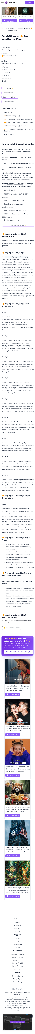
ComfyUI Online (15, 184)
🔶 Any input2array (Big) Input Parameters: (18, 119)
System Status (17, 944)
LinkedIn (17, 922)
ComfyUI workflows (14, 1003)
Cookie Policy (17, 982)
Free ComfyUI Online (17, 954)
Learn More (17, 969)
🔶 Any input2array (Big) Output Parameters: (18, 122)
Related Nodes (9, 134)
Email (17, 941)
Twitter (17, 931)
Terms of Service (17, 976)
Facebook (17, 925)
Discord (17, 938)
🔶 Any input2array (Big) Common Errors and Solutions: (18, 130)
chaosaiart (5, 63)
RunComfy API (17, 960)
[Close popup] (31, 1016)
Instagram (17, 928)
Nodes (12, 28)
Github (9, 88)
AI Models (14, 1007)
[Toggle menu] (2, 3)
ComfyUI (4, 28)
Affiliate (17, 947)
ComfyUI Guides (17, 957)
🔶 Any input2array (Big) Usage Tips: (15, 126)
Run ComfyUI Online (17, 225)
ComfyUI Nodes (17, 966)
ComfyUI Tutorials (17, 963)
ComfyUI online (23, 1000)
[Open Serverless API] (17, 1023)
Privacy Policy (17, 979)
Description (8, 112)
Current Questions (9, 97)
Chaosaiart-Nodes (22, 28)
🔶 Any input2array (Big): (12, 116)
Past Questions (9, 101)
